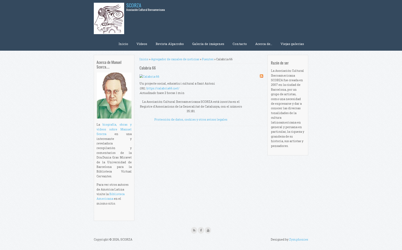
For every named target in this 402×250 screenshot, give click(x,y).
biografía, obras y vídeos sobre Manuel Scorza (114, 129)
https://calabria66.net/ (162, 88)
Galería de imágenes (208, 44)
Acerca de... (263, 44)
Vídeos (142, 44)
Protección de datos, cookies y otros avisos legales (190, 119)
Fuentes (208, 59)
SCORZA (133, 5)
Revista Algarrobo (170, 44)
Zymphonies (298, 239)
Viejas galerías (292, 44)
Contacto (240, 44)
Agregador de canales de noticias (175, 59)
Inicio (123, 44)
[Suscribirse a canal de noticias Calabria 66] (261, 76)
